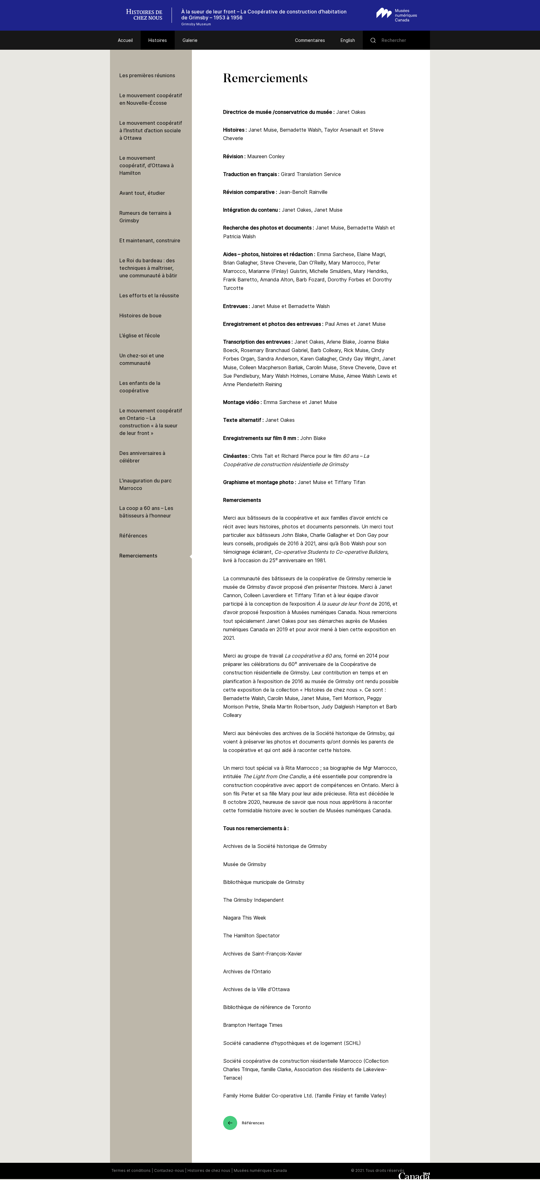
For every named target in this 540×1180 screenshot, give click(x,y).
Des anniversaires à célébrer (142, 457)
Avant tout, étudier (142, 193)
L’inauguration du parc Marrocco (145, 484)
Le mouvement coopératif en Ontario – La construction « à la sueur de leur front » (150, 421)
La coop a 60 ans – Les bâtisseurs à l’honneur (146, 512)
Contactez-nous (169, 1170)
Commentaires (310, 40)
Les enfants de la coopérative (139, 387)
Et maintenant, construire (149, 240)
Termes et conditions (131, 1170)
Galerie (190, 40)
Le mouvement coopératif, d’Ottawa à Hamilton (146, 165)
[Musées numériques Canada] (396, 15)
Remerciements (138, 555)
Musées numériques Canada (260, 1170)
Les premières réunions (147, 75)
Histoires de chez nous (209, 1170)
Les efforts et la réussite (149, 295)
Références (133, 535)
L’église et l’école (139, 335)
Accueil (125, 40)
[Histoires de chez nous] (147, 15)
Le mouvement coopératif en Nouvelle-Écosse (150, 99)
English (348, 40)
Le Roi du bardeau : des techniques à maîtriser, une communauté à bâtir (148, 268)
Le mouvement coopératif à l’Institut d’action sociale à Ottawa (150, 130)
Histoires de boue (140, 315)
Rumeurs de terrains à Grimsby (145, 217)
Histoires (157, 40)
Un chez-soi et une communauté (141, 359)
